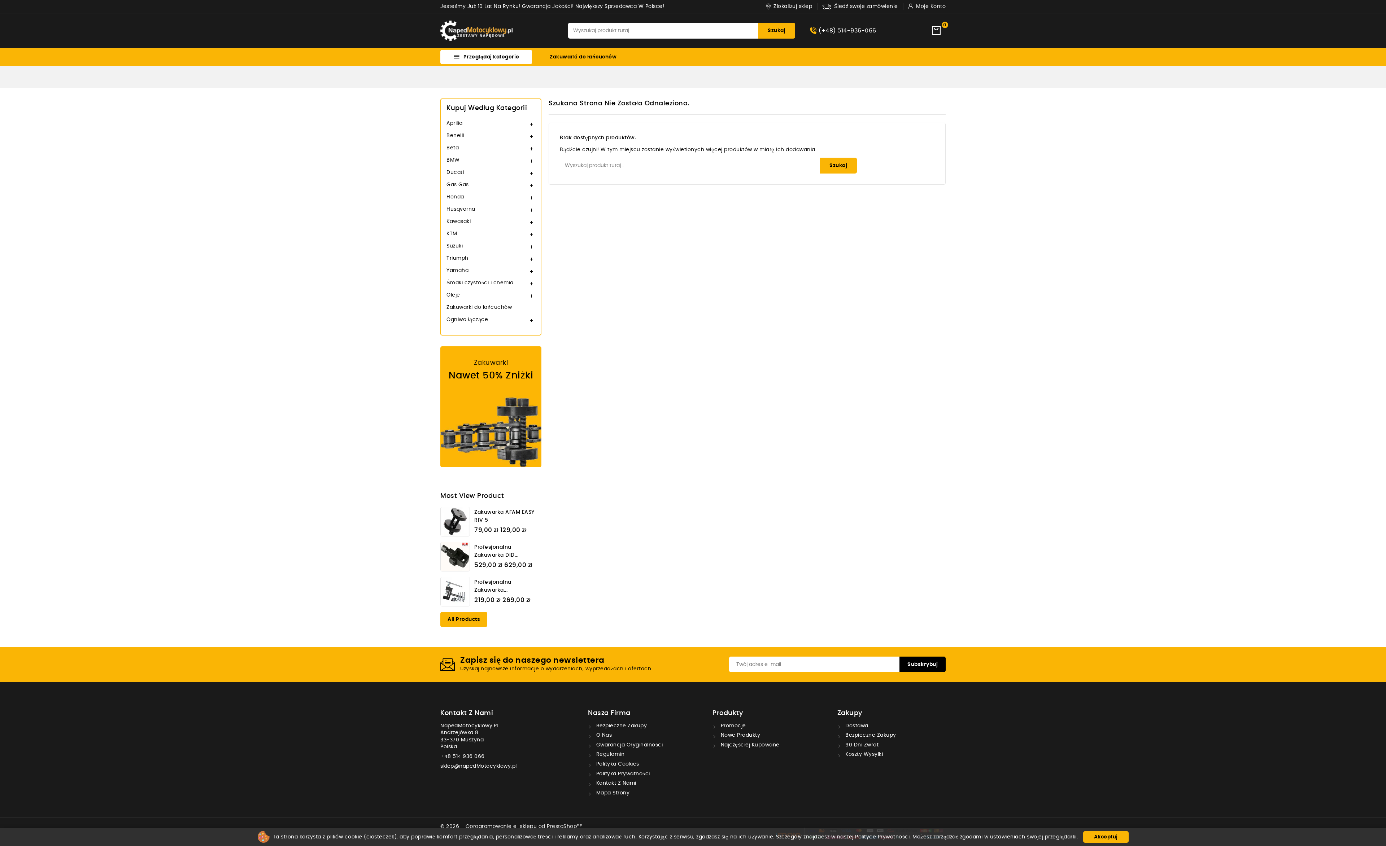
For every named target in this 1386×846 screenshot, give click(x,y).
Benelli (455, 135)
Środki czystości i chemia (480, 282)
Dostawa (856, 725)
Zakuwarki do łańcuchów (583, 57)
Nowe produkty (739, 735)
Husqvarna (460, 209)
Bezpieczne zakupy (620, 725)
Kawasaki (458, 221)
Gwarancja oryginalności (628, 745)
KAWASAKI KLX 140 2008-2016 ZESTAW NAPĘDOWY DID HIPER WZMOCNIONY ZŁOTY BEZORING (88, 810)
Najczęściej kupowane (749, 745)
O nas (603, 735)
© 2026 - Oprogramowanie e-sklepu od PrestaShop (511, 826)
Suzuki (454, 246)
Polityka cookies (616, 764)
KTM (451, 233)
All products (464, 619)
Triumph (457, 258)
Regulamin (609, 754)
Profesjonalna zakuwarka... (492, 586)
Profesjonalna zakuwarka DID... (496, 551)
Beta (452, 147)
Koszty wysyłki (863, 754)
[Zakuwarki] (490, 406)
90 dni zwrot (861, 745)
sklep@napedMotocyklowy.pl (478, 766)
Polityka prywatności (622, 773)
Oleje (453, 295)
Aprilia (454, 123)
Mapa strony (611, 792)
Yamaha (457, 270)
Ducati (455, 172)
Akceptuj (1106, 837)
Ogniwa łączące (467, 319)
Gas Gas (457, 184)
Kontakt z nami (466, 713)
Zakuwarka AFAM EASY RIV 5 (504, 516)
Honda (455, 197)
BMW (453, 160)
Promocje (732, 725)
